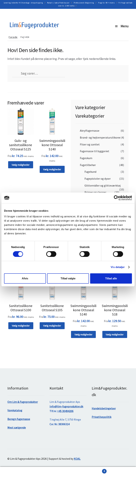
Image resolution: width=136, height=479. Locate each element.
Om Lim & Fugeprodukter (22, 402)
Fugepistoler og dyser (97, 178)
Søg (34, 473)
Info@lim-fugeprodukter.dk (66, 406)
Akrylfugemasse (89, 130)
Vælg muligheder (21, 164)
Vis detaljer (118, 267)
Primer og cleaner (95, 192)
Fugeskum (86, 158)
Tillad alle (111, 278)
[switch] (51, 254)
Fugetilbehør (88, 165)
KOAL (77, 458)
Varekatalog (14, 410)
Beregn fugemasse (18, 419)
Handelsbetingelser (104, 408)
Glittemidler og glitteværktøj (102, 185)
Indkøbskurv (86, 469)
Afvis (25, 278)
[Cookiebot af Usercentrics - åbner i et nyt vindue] (116, 198)
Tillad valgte (68, 278)
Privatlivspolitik (101, 417)
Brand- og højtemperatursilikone (100, 137)
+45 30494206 (65, 411)
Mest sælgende (16, 427)
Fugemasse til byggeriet (94, 151)
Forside (13, 37)
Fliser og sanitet (90, 144)
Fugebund (90, 171)
